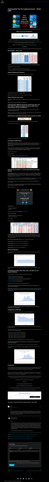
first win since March (24, 211)
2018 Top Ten (11, 374)
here (34, 373)
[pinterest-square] (29, 479)
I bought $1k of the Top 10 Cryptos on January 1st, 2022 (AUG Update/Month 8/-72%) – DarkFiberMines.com (24, 434)
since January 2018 (14, 344)
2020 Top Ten (19, 374)
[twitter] (21, 479)
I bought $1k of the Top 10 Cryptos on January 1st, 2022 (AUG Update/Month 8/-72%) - (21, 438)
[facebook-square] (18, 479)
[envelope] (23, 479)
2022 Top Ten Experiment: (11, 281)
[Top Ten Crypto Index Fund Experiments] (2, 2)
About (44, 1)
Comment (10, 451)
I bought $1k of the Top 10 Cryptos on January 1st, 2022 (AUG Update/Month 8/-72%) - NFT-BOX (22, 436)
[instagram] (32, 479)
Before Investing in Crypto (38, 1)
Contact (47, 1)
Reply (40, 406)
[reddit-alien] (26, 479)
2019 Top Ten (14, 374)
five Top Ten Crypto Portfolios (23, 138)
